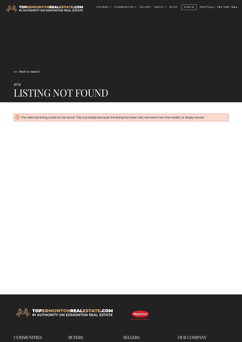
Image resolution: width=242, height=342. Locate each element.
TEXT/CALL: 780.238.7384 (218, 7)
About (159, 7)
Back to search (29, 72)
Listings (102, 7)
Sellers (145, 7)
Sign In (189, 7)
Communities (124, 7)
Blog (173, 7)
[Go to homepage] (48, 8)
